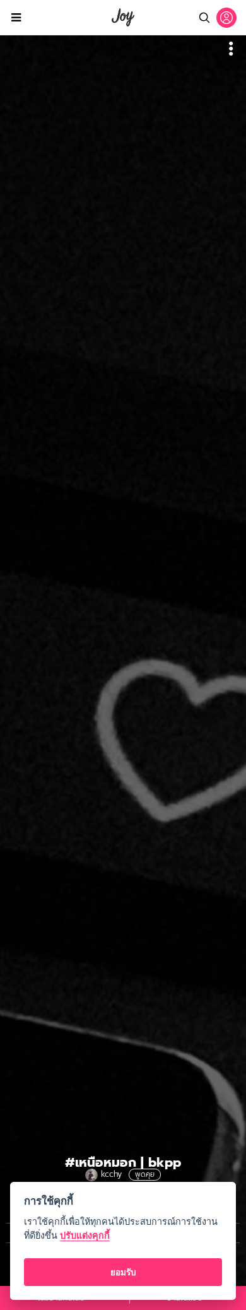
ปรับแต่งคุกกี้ (85, 1235)
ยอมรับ (123, 1272)
